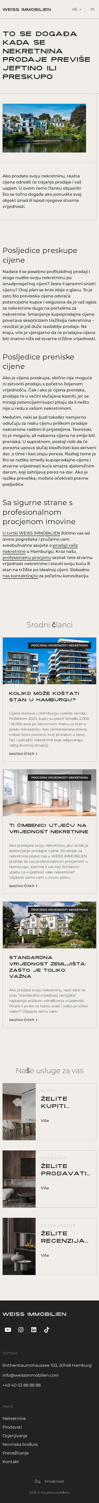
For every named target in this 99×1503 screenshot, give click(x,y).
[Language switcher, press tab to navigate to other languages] (77, 9)
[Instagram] (20, 1330)
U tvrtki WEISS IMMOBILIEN (31, 533)
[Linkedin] (34, 1330)
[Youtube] (8, 1330)
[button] (92, 10)
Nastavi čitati (22, 754)
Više (45, 1120)
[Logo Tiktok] (47, 1330)
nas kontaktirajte (20, 575)
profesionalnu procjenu (27, 557)
